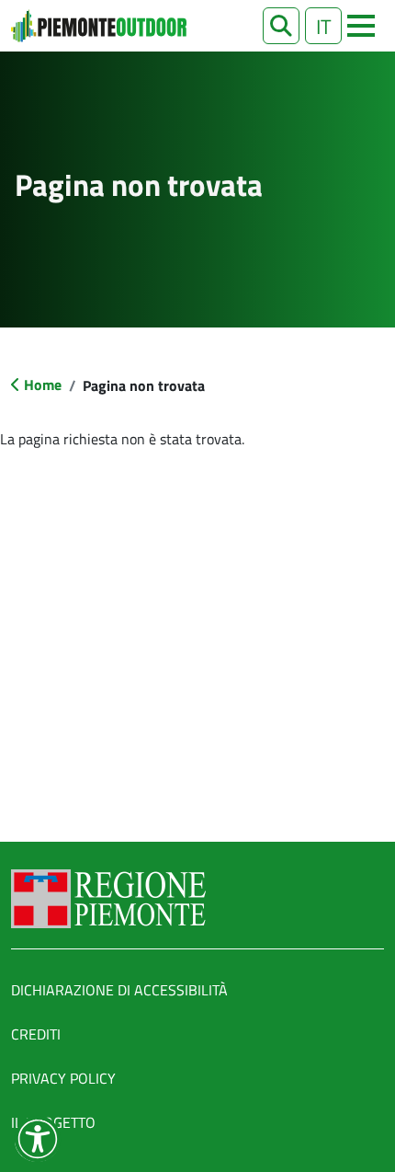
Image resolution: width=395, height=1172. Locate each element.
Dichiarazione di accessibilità (119, 990)
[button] (281, 25)
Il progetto (53, 1122)
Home (43, 384)
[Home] (98, 25)
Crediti (36, 1034)
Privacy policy (63, 1078)
